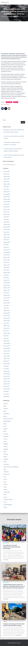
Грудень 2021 (6, 310)
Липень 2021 (6, 323)
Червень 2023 (7, 264)
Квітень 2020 (6, 361)
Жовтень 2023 (7, 254)
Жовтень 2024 (7, 224)
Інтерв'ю (5, 438)
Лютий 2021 (6, 335)
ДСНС (5, 431)
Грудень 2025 (6, 191)
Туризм (5, 507)
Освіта (5, 469)
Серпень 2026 (7, 171)
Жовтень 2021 (7, 315)
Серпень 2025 (7, 201)
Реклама (5, 489)
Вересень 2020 (7, 348)
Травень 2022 (6, 297)
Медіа (5, 451)
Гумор (5, 426)
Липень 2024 (6, 232)
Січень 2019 (6, 393)
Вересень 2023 (7, 257)
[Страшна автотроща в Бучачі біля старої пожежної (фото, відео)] (14, 611)
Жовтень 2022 (7, 285)
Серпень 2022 (7, 290)
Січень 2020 (6, 368)
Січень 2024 (6, 247)
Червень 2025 (7, 206)
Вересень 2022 (7, 287)
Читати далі (5, 559)
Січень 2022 (6, 307)
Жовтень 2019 (7, 376)
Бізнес (5, 411)
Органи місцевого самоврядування (11, 466)
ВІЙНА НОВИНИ (7, 421)
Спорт (5, 502)
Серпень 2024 (7, 229)
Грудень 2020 (6, 340)
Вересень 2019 (7, 378)
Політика (5, 484)
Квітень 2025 (6, 211)
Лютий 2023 (6, 275)
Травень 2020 (6, 358)
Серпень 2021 (7, 320)
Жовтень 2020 (7, 345)
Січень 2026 (6, 189)
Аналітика (6, 403)
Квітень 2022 (6, 300)
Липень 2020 (6, 353)
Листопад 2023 (7, 252)
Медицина (6, 449)
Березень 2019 (7, 388)
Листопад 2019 (7, 373)
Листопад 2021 (7, 313)
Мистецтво (6, 454)
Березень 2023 (7, 272)
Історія (5, 441)
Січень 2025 (6, 219)
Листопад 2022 (7, 282)
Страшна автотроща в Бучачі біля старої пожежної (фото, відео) (13, 624)
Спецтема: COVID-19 (8, 499)
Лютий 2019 (6, 391)
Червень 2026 (7, 176)
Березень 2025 (7, 214)
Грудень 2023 (6, 249)
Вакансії (5, 416)
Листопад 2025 (7, 194)
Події (5, 481)
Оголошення (6, 464)
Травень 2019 (6, 383)
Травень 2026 (6, 178)
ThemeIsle (18, 642)
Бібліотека (6, 408)
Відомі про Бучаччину (8, 418)
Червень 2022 (7, 295)
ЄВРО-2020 (6, 436)
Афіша (5, 406)
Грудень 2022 (6, 280)
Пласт (5, 476)
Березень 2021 (7, 333)
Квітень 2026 (6, 181)
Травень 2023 (6, 267)
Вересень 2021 (7, 318)
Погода (5, 479)
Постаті (5, 486)
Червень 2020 (7, 356)
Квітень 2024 (6, 239)
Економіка (6, 433)
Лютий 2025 (6, 216)
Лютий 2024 (6, 244)
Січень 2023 (6, 277)
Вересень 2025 (7, 199)
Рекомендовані (7, 492)
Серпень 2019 (7, 381)
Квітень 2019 (6, 386)
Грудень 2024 (6, 221)
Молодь (5, 456)
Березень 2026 (7, 184)
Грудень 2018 (6, 396)
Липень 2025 (6, 204)
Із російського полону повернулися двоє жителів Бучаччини (11, 546)
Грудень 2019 (6, 371)
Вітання (5, 423)
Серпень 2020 (7, 350)
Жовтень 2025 (7, 196)
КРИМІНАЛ (6, 443)
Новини (5, 461)
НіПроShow (6, 459)
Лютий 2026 (6, 186)
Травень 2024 (6, 237)
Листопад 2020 (7, 343)
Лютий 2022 (6, 305)
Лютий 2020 (6, 366)
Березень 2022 (7, 302)
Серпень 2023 (7, 259)
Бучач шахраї (6, 104)
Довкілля (5, 428)
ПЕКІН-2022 (6, 471)
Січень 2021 (6, 338)
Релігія (5, 494)
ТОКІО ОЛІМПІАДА (8, 504)
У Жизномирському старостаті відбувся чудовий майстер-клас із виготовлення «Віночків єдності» (14, 586)
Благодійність (6, 413)
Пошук (4, 120)
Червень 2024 (7, 234)
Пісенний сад (6, 474)
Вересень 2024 (7, 227)
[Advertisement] (14, 38)
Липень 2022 (6, 292)
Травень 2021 (6, 328)
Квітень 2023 (6, 270)
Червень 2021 (7, 325)
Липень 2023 (6, 262)
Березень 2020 (7, 363)
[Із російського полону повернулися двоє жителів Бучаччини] (14, 532)
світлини (5, 497)
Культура (5, 446)
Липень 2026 (6, 173)
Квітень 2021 (6, 330)
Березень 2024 (7, 242)
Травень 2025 (6, 209)
